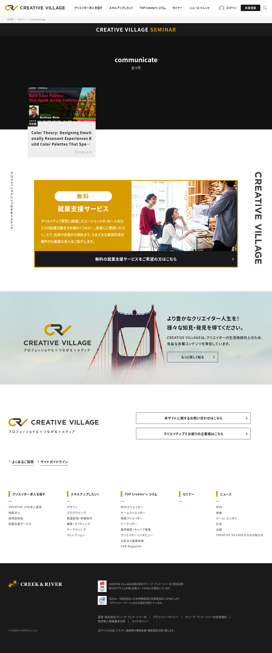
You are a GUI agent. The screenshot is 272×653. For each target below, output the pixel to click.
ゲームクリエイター (133, 513)
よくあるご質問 (23, 461)
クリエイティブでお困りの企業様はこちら (193, 433)
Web (219, 507)
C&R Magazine (131, 546)
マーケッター (129, 524)
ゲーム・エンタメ (226, 518)
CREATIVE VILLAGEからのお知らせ (240, 535)
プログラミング (76, 513)
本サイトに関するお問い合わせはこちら (193, 418)
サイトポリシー (140, 621)
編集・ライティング (78, 524)
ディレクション (76, 535)
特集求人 (14, 513)
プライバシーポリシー (165, 617)
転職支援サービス (20, 524)
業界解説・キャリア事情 (136, 529)
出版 (219, 529)
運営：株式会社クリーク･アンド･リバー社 (122, 617)
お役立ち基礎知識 (132, 541)
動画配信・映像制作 (79, 518)
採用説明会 (15, 518)
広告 (219, 524)
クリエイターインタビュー (137, 535)
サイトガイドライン (54, 461)
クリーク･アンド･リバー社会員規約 (206, 617)
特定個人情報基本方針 (111, 621)
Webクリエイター (132, 507)
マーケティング (76, 529)
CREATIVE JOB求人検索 (25, 507)
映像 (219, 513)
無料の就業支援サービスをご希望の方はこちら (136, 259)
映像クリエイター (132, 518)
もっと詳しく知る (192, 357)
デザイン (72, 507)
